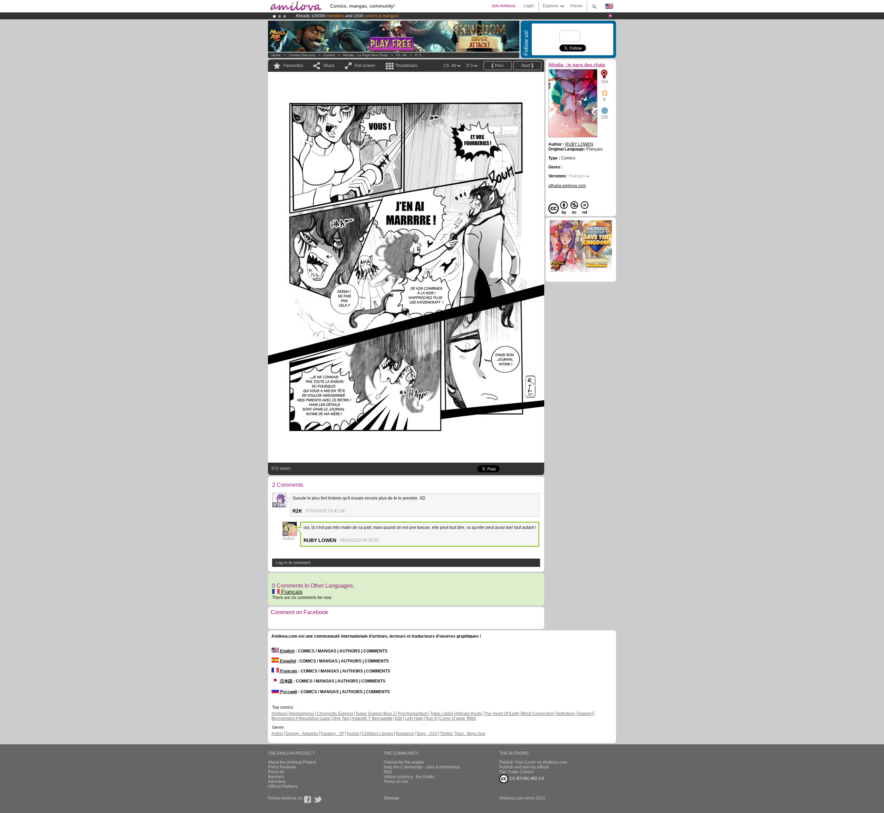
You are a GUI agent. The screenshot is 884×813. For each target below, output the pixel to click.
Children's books (377, 733)
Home (276, 55)
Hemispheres (301, 713)
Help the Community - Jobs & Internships (422, 767)
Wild (472, 718)
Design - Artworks (302, 733)
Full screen (365, 65)
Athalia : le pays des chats (365, 55)
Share (329, 65)
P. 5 (418, 55)
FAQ (388, 772)
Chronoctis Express (335, 713)
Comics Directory (302, 55)
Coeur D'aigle (452, 718)
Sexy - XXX (427, 733)
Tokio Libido (441, 713)
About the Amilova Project (292, 762)
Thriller (447, 733)
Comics (329, 55)
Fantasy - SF (332, 733)
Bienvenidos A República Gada (300, 718)
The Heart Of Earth (501, 713)
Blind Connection (537, 713)
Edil (398, 718)
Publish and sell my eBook (524, 767)
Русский (288, 691)
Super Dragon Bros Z (375, 713)
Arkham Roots (468, 713)
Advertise (277, 781)
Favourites (293, 65)
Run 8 (431, 718)
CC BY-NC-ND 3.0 (526, 778)
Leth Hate (414, 718)
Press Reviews (282, 767)
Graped (584, 713)
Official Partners (283, 786)
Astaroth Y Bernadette (372, 718)
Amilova (279, 713)
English (287, 651)
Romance (405, 733)
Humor (353, 733)
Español (287, 661)
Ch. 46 (401, 55)
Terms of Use (396, 781)
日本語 (285, 681)
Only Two (340, 718)
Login (528, 5)
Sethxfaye (565, 713)
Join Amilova (503, 5)
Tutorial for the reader (404, 762)
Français (291, 592)
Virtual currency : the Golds (409, 776)
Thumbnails (406, 65)
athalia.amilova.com (567, 185)
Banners (276, 776)
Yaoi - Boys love (470, 733)
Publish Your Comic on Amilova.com (533, 762)
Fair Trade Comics (516, 772)
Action (277, 733)
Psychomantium (413, 713)
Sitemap (391, 798)
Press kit (276, 772)
